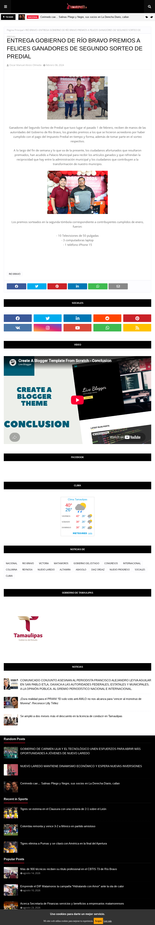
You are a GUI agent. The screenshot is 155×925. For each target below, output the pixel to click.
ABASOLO (81, 569)
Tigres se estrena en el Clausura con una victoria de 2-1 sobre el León (63, 809)
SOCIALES (140, 569)
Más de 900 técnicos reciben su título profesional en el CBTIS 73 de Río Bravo (68, 869)
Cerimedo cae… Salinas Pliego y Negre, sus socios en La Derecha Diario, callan (84, 17)
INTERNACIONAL (132, 563)
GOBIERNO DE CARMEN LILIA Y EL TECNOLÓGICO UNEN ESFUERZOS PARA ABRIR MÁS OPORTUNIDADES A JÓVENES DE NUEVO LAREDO (80, 751)
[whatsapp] (107, 327)
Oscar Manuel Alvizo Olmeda (25, 65)
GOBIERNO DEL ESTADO (86, 563)
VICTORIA (44, 563)
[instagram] (48, 327)
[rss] (137, 327)
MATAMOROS (61, 563)
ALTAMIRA (65, 569)
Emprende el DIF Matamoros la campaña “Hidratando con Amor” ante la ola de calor (72, 886)
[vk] (18, 327)
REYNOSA (27, 569)
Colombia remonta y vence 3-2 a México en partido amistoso (57, 826)
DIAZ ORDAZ (98, 569)
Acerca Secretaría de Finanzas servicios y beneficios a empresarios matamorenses (72, 903)
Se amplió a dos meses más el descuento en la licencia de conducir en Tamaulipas (71, 716)
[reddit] (107, 318)
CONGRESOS (111, 563)
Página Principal (15, 30)
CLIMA (9, 575)
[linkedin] (77, 318)
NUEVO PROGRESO (120, 569)
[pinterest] (137, 318)
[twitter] (48, 318)
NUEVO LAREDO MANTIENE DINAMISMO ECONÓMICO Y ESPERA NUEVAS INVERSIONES (81, 766)
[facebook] (18, 318)
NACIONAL (11, 563)
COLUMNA (11, 569)
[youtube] (77, 327)
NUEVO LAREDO (46, 569)
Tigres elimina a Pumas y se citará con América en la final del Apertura (63, 843)
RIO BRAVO (31, 30)
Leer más (108, 921)
